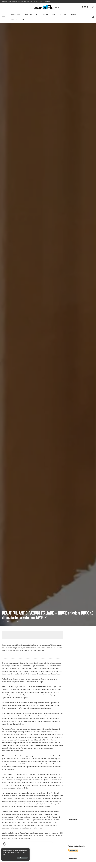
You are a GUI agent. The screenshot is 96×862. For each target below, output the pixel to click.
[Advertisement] (36, 635)
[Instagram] (87, 7)
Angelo (12, 621)
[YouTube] (90, 7)
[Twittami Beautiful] (48, 7)
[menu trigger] (5, 17)
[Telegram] (92, 7)
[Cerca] (93, 17)
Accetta (22, 858)
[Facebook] (82, 7)
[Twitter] (85, 7)
